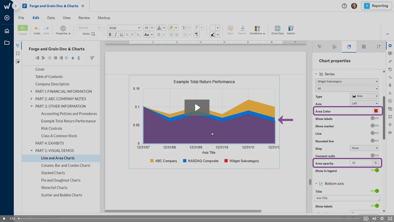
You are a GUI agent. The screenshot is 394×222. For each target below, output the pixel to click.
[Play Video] (4, 218)
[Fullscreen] (390, 218)
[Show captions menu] (366, 218)
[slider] (189, 218)
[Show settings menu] (382, 218)
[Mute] (374, 218)
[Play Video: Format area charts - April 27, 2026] (197, 108)
